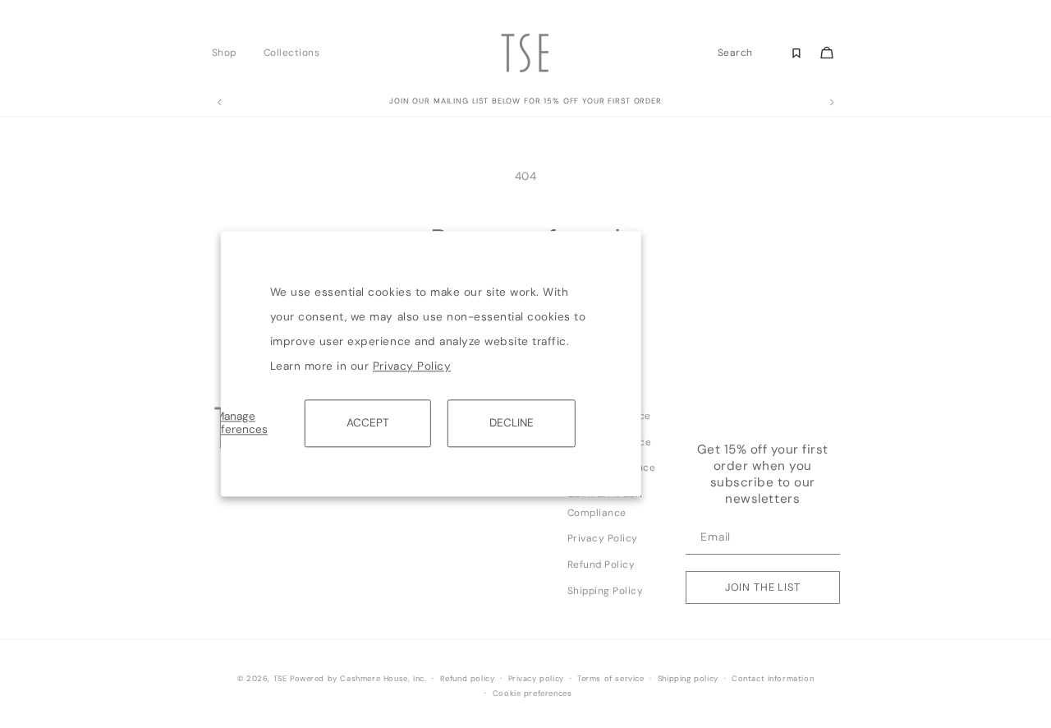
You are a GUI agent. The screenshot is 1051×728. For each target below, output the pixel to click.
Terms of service (611, 679)
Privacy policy (536, 679)
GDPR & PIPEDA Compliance (605, 503)
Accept (368, 423)
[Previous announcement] (219, 103)
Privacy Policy (412, 366)
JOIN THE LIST (763, 587)
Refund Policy (601, 564)
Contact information (773, 679)
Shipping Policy (605, 590)
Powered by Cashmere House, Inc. (358, 679)
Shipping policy (688, 679)
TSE (280, 679)
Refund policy (467, 679)
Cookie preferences (532, 693)
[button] (229, 52)
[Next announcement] (832, 103)
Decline (511, 423)
